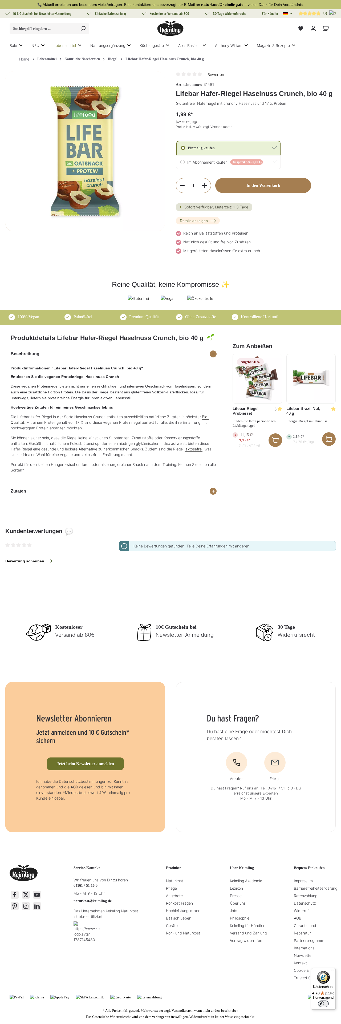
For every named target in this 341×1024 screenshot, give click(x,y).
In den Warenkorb (263, 185)
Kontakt (300, 963)
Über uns (238, 903)
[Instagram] (26, 906)
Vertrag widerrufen (246, 940)
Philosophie (239, 918)
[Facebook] (15, 895)
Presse (236, 895)
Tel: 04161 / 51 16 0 (277, 788)
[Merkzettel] (300, 28)
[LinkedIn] (37, 906)
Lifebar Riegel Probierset (245, 411)
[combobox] (43, 28)
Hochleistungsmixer (183, 910)
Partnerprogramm (309, 940)
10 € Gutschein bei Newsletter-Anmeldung (42, 13)
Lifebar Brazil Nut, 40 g (303, 411)
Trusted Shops (306, 977)
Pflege (171, 888)
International (304, 948)
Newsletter (303, 955)
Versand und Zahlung (248, 933)
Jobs (234, 910)
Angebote (174, 895)
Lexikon (236, 888)
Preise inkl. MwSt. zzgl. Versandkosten (204, 127)
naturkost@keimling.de (93, 901)
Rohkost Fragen (179, 903)
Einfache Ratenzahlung (110, 13)
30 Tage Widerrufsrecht (229, 13)
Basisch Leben (178, 918)
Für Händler (270, 13)
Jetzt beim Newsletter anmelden (85, 763)
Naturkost (174, 880)
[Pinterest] (15, 906)
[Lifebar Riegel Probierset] (257, 378)
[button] (287, 13)
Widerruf (301, 910)
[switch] (323, 1004)
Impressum (303, 880)
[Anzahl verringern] (182, 185)
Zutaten (18, 491)
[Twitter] (26, 895)
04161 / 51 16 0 (86, 886)
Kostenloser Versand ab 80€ (169, 13)
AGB (297, 918)
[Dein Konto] (313, 28)
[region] (85, 151)
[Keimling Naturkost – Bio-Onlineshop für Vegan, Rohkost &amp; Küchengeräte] (170, 28)
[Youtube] (37, 895)
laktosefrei (193, 449)
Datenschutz (305, 903)
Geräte (172, 925)
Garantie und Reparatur (305, 929)
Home (24, 59)
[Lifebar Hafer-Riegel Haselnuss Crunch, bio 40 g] (85, 151)
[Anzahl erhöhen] (204, 185)
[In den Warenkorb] (329, 439)
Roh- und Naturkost (183, 933)
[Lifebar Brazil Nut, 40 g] (311, 378)
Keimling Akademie (246, 880)
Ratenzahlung (305, 895)
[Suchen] (83, 28)
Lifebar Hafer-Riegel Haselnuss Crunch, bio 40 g (164, 59)
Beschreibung (25, 354)
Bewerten (216, 74)
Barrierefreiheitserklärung (315, 888)
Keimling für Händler (247, 925)
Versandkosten (182, 1011)
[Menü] (332, 971)
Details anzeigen (194, 221)
